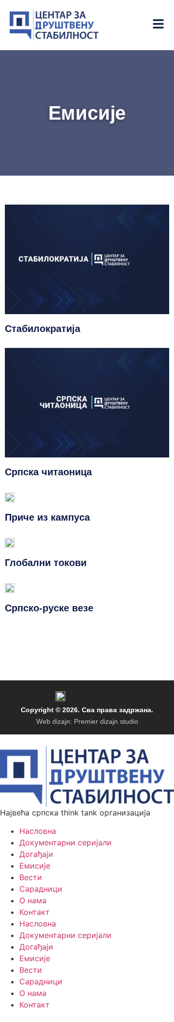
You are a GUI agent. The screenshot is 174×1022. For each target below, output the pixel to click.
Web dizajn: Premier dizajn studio (87, 721)
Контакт (34, 912)
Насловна (37, 831)
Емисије (34, 865)
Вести (30, 877)
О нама (32, 900)
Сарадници (40, 889)
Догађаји (36, 854)
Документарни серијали (65, 842)
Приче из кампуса (47, 517)
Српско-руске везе (49, 608)
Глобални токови (46, 562)
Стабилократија (42, 328)
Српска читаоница (48, 472)
